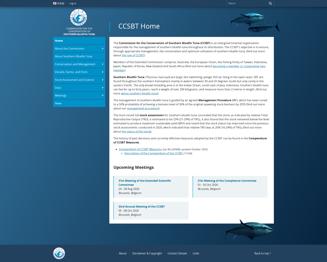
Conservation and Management (75, 64)
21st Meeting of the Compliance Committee (227, 181)
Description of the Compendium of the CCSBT (153, 153)
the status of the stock (136, 131)
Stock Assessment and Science (74, 80)
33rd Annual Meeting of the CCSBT (142, 206)
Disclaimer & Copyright (147, 253)
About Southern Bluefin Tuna (73, 56)
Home (59, 41)
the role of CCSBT (133, 55)
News (58, 103)
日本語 (58, 3)
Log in (72, 3)
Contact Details (177, 253)
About (123, 253)
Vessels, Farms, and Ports (71, 72)
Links (196, 253)
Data (58, 87)
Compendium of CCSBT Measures (140, 149)
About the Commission (69, 48)
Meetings (61, 95)
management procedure (143, 108)
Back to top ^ (262, 253)
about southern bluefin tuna (139, 93)
